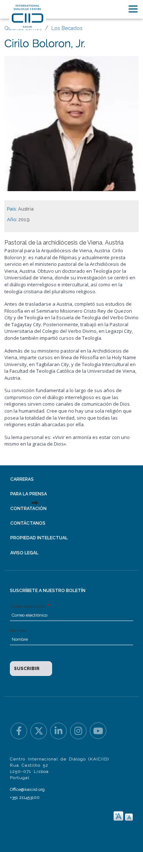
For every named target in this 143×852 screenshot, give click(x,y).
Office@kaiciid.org (27, 789)
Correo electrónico (28, 606)
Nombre (18, 630)
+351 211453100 (25, 797)
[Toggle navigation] (133, 9)
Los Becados (66, 28)
